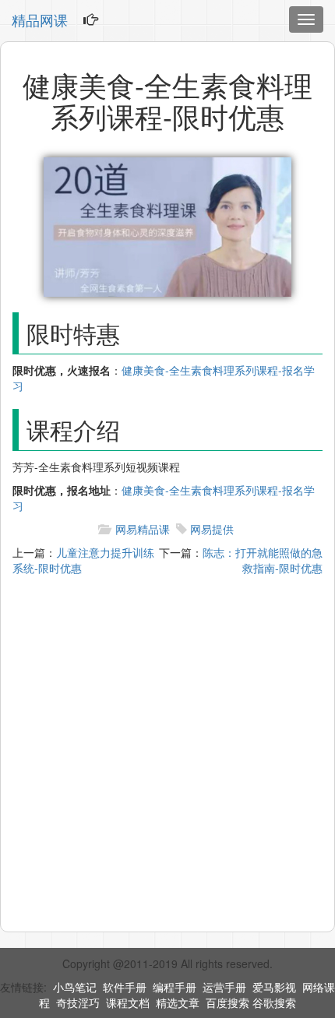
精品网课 (40, 19)
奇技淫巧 (78, 1002)
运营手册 (224, 987)
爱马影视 (274, 987)
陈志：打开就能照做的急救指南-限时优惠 (263, 560)
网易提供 (212, 529)
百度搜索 (227, 1002)
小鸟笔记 (75, 987)
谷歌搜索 (274, 1002)
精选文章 (177, 1002)
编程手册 (174, 987)
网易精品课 (142, 529)
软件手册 (124, 987)
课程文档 (128, 1002)
